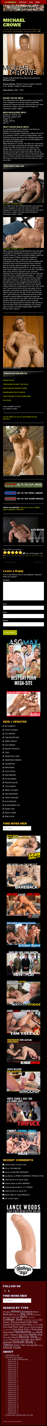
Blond (23, 1316)
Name (5, 604)
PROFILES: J (13, 1380)
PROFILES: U (13, 1403)
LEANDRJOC (10, 764)
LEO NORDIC (10, 745)
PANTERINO (9, 768)
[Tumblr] (8, 1291)
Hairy (11, 1332)
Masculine (7, 1337)
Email (5, 612)
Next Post (37, 562)
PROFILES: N (13, 1388)
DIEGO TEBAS (10, 813)
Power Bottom (15, 1340)
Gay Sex (27, 1327)
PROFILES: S (13, 1399)
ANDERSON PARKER (13, 760)
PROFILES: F (13, 1372)
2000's (11, 29)
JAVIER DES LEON (12, 756)
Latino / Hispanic (10, 1335)
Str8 (35, 1342)
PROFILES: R (13, 1397)
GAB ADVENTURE (12, 737)
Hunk (39, 1332)
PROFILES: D (13, 1368)
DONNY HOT (10, 809)
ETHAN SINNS (10, 779)
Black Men (15, 1317)
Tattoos (8, 1345)
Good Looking (37, 1327)
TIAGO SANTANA (11, 798)
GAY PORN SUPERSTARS (18, 1359)
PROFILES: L (13, 1384)
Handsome (21, 555)
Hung (33, 1332)
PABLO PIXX (9, 816)
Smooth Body (23, 1342)
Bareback (27, 1311)
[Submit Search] (5, 828)
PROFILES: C (13, 1366)
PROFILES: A (13, 1362)
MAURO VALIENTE (12, 749)
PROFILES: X (13, 1409)
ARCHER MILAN (11, 783)
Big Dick (27, 1314)
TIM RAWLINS (15, 1168)
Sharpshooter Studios (30, 31)
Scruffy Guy (28, 1339)
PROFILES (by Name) (13, 1357)
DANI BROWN (10, 775)
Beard (36, 1312)
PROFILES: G (13, 1374)
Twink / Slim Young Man (25, 1345)
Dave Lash (22, 1165)
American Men (18, 29)
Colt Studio (27, 1320)
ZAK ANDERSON (11, 794)
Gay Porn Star (16, 1327)
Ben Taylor (14, 1198)
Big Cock (16, 1315)
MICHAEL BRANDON (20, 1172)
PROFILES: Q (13, 1395)
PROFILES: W (13, 1407)
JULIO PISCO (10, 771)
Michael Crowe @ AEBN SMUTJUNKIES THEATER (21, 509)
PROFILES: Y (13, 1411)
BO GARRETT (10, 726)
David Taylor (23, 1180)
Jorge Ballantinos (23, 1195)
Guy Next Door (7, 1329)
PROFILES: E (13, 1370)
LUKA (7, 752)
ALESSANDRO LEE (12, 805)
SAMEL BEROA (11, 741)
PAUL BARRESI (24, 1183)
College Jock (13, 555)
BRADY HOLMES (11, 790)
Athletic (16, 1311)
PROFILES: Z (13, 1413)
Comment (6, 580)
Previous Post (11, 562)
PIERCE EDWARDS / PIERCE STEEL (30, 1176)
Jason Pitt (22, 1191)
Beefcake (7, 555)
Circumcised (30, 1317)
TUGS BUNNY (10, 786)
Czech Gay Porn (11, 1324)
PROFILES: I (13, 1378)
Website (5, 620)
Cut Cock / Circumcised (22, 1321)
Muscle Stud (35, 555)
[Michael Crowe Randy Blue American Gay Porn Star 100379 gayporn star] (23, 485)
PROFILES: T (13, 1401)
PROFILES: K (13, 1382)
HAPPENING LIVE (12, 1355)
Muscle (15, 1337)
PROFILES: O (13, 1390)
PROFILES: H (13, 1376)
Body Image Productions (30, 29)
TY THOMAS (28, 1187)
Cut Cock (34, 1320)
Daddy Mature (27, 1325)
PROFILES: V (13, 1405)
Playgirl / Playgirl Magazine (15, 31)
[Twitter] (5, 1291)
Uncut (41, 1345)
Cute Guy (32, 1322)
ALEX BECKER (10, 801)
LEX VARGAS (10, 734)
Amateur (7, 1312)
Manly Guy (35, 1334)
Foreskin (35, 1325)
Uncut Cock (12, 1347)
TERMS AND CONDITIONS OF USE (19, 1415)
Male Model (28, 555)
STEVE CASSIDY (11, 730)
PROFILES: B (13, 1364)
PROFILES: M (13, 1386)
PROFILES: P (13, 1392)
